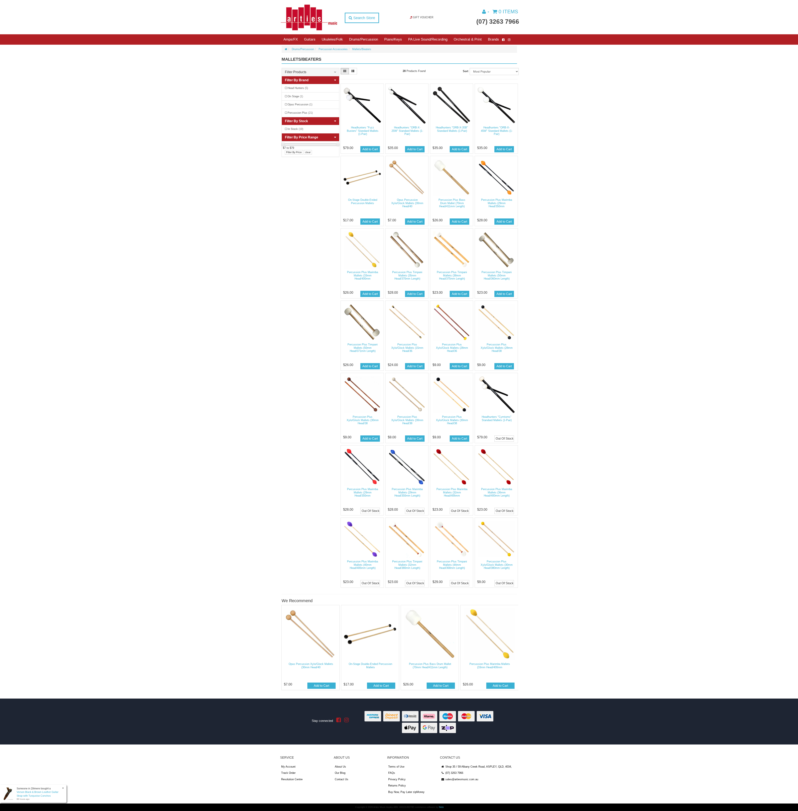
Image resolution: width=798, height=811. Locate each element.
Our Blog (340, 772)
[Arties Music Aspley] (309, 17)
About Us (340, 766)
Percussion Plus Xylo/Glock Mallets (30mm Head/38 (363, 420)
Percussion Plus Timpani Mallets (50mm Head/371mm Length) (362, 348)
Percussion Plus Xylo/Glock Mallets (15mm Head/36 (407, 348)
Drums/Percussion (363, 39)
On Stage (295, 96)
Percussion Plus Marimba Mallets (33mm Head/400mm (362, 275)
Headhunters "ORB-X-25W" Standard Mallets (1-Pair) (407, 131)
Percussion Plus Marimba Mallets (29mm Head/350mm (496, 203)
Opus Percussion (300, 104)
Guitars (309, 39)
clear (308, 152)
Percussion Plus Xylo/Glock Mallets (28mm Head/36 (452, 348)
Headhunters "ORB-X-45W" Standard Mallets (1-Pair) (496, 131)
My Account (288, 766)
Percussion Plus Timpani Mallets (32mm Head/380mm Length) (407, 564)
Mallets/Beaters (361, 49)
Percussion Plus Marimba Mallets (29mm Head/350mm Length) (407, 492)
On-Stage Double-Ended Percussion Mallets (362, 201)
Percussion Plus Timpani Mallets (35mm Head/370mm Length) (407, 275)
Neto (441, 807)
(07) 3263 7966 (497, 21)
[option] (310, 648)
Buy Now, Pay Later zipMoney (406, 792)
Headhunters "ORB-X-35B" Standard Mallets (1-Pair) (452, 129)
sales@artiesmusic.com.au (461, 779)
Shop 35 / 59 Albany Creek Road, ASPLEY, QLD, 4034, (478, 766)
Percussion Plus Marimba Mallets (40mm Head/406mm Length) (362, 564)
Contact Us (341, 779)
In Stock (295, 129)
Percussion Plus (300, 112)
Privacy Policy (397, 779)
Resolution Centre (292, 779)
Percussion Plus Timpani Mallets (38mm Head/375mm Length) (452, 275)
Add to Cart (370, 149)
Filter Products (295, 72)
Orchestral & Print (468, 39)
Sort (465, 71)
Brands (493, 39)
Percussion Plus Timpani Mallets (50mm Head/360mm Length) (497, 275)
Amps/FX (290, 39)
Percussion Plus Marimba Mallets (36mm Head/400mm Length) (496, 492)
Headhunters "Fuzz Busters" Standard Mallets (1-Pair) (362, 131)
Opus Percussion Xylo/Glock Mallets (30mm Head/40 (407, 203)
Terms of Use (396, 766)
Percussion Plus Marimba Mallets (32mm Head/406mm (451, 492)
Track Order (288, 772)
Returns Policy (397, 785)
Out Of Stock (505, 438)
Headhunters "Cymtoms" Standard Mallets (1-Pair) (497, 418)
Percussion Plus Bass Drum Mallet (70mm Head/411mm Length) (451, 203)
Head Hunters (298, 88)
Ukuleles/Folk (332, 39)
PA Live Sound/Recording (427, 39)
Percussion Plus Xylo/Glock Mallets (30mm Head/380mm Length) (497, 564)
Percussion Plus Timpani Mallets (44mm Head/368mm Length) (452, 564)
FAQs (391, 772)
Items (508, 11)
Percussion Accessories (333, 49)
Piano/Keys (393, 39)
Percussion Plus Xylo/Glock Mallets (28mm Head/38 (497, 348)
